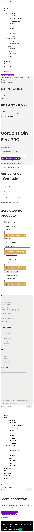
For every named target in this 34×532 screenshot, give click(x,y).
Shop (6, 359)
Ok (20, 530)
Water (10, 51)
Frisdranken (11, 38)
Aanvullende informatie (11, 167)
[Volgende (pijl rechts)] (3, 126)
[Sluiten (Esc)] (7, 517)
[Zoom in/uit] (1, 517)
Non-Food (7, 66)
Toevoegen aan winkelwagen (10, 158)
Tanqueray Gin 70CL (12, 259)
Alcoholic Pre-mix (17, 18)
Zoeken (29, 406)
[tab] (18, 167)
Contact (7, 69)
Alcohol (14, 16)
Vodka (14, 36)
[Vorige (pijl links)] (1, 126)
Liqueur (14, 26)
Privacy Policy (20, 401)
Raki (13, 28)
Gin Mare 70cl (10, 226)
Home (6, 8)
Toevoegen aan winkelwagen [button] (16, 235)
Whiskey (14, 33)
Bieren (10, 46)
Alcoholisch (11, 13)
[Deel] (5, 517)
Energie (14, 41)
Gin (13, 23)
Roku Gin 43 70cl (11, 243)
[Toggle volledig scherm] (3, 517)
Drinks (6, 11)
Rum (13, 31)
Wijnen (10, 56)
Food (5, 64)
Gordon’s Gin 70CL (12, 275)
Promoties (7, 61)
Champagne (16, 21)
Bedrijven (7, 71)
